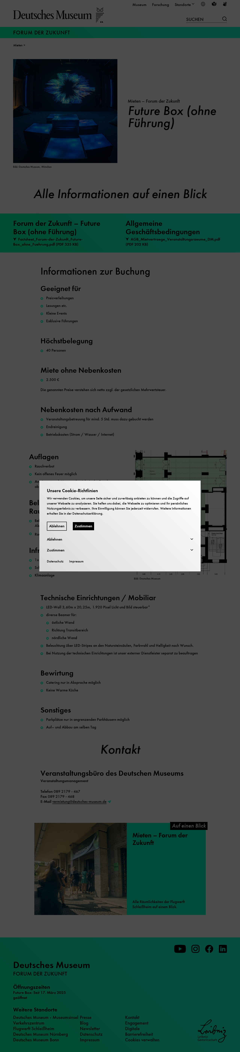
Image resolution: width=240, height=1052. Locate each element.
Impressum (76, 561)
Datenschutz (55, 561)
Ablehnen (56, 526)
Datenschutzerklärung (87, 513)
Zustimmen (83, 526)
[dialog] (120, 526)
